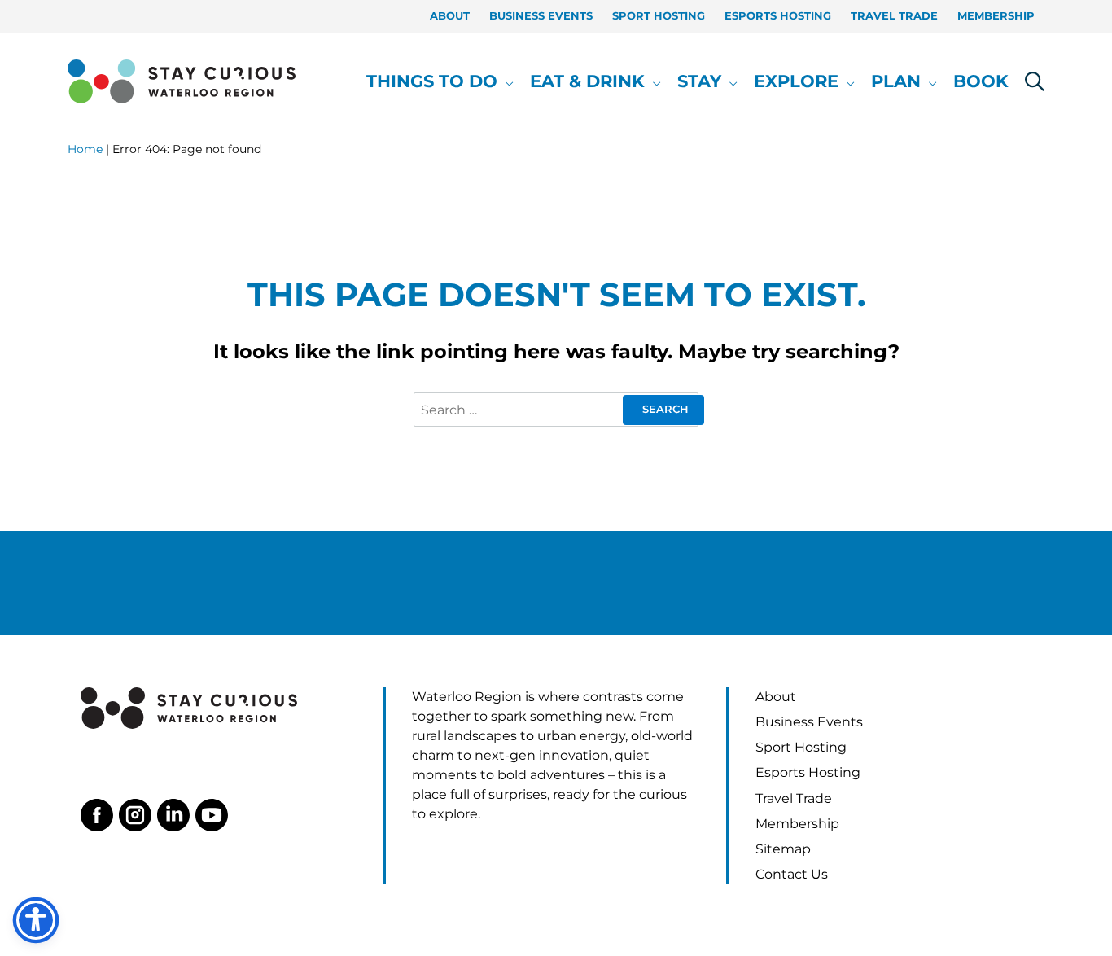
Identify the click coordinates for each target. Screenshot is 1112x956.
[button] (505, 81)
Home (85, 149)
